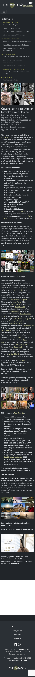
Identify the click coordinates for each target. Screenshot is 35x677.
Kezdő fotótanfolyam (10, 25)
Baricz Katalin (16, 304)
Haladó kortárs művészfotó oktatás (16, 45)
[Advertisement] (17, 597)
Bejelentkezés (28, 6)
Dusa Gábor (9, 218)
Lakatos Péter (6, 330)
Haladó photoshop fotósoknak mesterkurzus (14, 49)
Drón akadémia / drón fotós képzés (16, 32)
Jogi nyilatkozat (17, 631)
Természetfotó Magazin (18, 300)
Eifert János (15, 311)
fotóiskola (18, 457)
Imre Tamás (25, 216)
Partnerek (17, 639)
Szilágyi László (13, 354)
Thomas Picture (9, 559)
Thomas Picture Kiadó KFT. (20, 649)
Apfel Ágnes (17, 302)
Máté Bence (20, 337)
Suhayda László (21, 344)
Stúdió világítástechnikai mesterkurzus (17, 57)
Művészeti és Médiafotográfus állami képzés (16, 73)
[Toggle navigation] (4, 12)
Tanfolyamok (7, 19)
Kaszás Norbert (20, 211)
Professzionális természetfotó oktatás (17, 41)
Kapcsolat (17, 635)
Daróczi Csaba (20, 307)
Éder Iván (21, 360)
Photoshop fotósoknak (11, 28)
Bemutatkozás (17, 627)
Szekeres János (19, 347)
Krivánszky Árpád (15, 321)
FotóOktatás (5, 137)
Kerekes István (28, 326)
